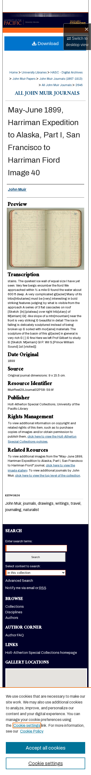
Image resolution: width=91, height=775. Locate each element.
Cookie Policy (31, 731)
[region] (45, 731)
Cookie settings (26, 725)
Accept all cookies (46, 748)
